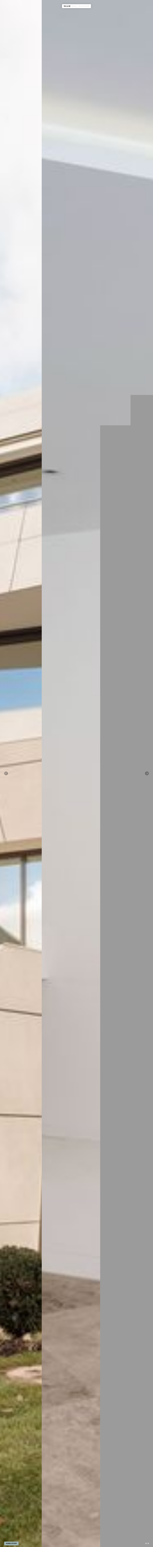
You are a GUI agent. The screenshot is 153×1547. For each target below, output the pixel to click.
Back (74, 6)
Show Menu (84, 6)
